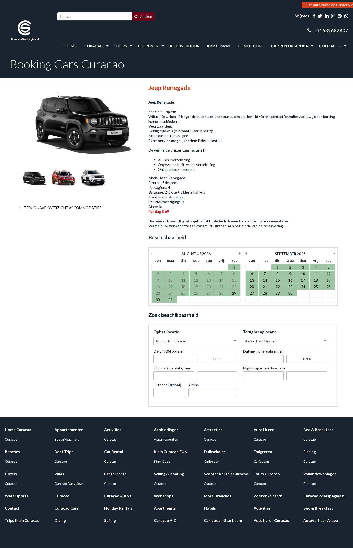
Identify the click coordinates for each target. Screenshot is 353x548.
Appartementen (69, 429)
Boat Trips (64, 451)
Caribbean (211, 461)
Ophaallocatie (166, 332)
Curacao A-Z (165, 520)
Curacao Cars (67, 508)
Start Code (162, 461)
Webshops (163, 495)
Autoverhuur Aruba (320, 520)
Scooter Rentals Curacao (226, 473)
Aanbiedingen (166, 429)
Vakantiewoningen (319, 473)
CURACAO (93, 45)
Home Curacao (18, 429)
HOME (70, 45)
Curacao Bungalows (69, 483)
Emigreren (263, 451)
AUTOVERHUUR (184, 45)
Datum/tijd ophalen (168, 351)
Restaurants (115, 473)
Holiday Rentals (118, 508)
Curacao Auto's (118, 495)
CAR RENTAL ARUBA (289, 45)
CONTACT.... (330, 45)
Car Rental (113, 451)
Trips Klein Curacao (22, 520)
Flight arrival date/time (172, 368)
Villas (59, 473)
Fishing (309, 451)
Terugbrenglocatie (260, 332)
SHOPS (120, 45)
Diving (60, 520)
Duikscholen (215, 451)
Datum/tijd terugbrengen (263, 351)
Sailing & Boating (169, 473)
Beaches (12, 451)
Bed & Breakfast (318, 429)
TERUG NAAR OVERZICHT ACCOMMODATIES (62, 207)
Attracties (213, 429)
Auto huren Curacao (271, 520)
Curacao (11, 439)
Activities (112, 429)
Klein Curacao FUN (170, 451)
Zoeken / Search (268, 495)
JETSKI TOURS (250, 45)
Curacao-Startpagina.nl (324, 495)
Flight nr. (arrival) (167, 385)
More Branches (217, 495)
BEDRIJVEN (148, 45)
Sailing (110, 520)
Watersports (16, 495)
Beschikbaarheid (67, 439)
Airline (193, 385)
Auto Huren (264, 429)
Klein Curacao (218, 45)
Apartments (165, 508)
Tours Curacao (267, 473)
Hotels (11, 473)
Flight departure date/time (264, 368)
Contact (12, 508)
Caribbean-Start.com (223, 520)
